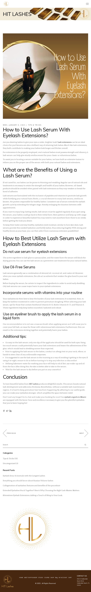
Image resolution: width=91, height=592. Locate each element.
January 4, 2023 (17, 125)
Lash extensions (64, 142)
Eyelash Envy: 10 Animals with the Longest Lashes (24, 476)
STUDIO (40, 577)
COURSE (46, 577)
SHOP (52, 577)
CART (70, 577)
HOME (21, 577)
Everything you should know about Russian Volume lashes (28, 481)
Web (5, 125)
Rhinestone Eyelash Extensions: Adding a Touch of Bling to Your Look (32, 495)
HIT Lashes (33, 384)
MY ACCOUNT (63, 577)
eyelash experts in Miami (75, 397)
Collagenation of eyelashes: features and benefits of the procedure (31, 486)
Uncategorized (9, 463)
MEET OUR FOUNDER (30, 577)
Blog (56, 577)
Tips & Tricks (35, 125)
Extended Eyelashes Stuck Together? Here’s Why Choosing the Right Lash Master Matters (41, 490)
